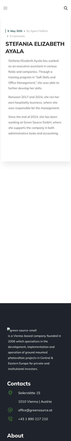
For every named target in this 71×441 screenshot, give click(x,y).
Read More (36, 19)
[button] (66, 8)
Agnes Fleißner (39, 31)
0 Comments (17, 36)
